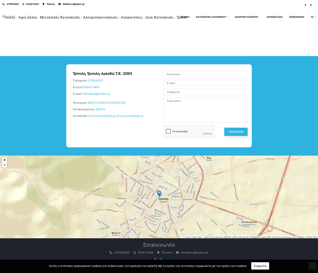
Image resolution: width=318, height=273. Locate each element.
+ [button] (4, 160)
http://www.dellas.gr (130, 116)
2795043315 (13, 4)
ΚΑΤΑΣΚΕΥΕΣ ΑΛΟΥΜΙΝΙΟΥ (211, 17)
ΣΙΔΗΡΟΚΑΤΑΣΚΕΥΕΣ (246, 17)
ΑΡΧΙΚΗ (184, 17)
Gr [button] (312, 17)
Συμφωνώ (260, 266)
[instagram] (311, 5)
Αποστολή (235, 131)
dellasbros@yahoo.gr (74, 4)
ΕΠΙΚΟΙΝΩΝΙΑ (296, 17)
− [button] (4, 165)
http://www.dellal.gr (101, 116)
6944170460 (32, 4)
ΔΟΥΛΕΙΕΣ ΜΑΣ (274, 17)
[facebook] (305, 5)
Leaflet (188, 237)
